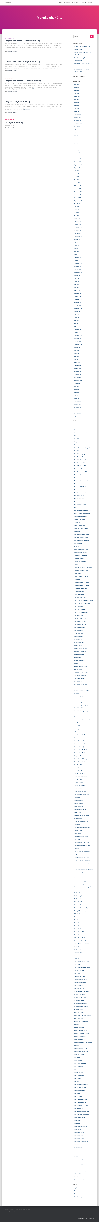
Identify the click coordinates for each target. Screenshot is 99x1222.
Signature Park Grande (80, 982)
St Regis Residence (79, 1027)
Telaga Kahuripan (78, 1066)
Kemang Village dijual (79, 746)
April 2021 (76, 251)
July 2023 (76, 171)
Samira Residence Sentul (80, 946)
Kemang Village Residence (81, 752)
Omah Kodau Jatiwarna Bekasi (82, 827)
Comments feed (78, 1194)
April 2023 (76, 179)
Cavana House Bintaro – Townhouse (83, 567)
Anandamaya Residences (80, 468)
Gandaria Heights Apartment (81, 687)
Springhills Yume (78, 1018)
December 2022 (78, 191)
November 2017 (78, 374)
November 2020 (78, 266)
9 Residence (77, 436)
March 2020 (77, 290)
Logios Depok (77, 797)
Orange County (78, 830)
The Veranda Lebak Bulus (80, 1126)
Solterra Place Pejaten (79, 994)
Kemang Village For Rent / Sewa (82, 750)
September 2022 (78, 200)
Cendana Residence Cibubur (81, 570)
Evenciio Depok (78, 669)
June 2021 (76, 245)
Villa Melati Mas (78, 1174)
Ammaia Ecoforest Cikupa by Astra (83, 463)
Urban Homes (77, 1150)
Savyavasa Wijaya (78, 952)
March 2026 (77, 96)
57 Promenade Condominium (81, 433)
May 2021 (76, 248)
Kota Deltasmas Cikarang (80, 758)
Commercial (83, 2)
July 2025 (76, 99)
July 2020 (76, 278)
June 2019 (76, 317)
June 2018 (76, 353)
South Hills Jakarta (79, 1000)
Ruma (75, 917)
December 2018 (78, 335)
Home (60, 2)
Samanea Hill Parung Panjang (81, 940)
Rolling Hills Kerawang (80, 911)
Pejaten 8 (76, 848)
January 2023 (77, 188)
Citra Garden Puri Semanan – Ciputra (83, 600)
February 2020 (77, 293)
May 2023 (76, 177)
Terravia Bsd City (78, 1072)
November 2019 (78, 302)
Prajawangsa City (78, 872)
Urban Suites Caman (79, 1153)
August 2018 (77, 347)
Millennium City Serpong (80, 809)
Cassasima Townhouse (80, 561)
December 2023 (78, 156)
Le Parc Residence (79, 782)
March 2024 (77, 147)
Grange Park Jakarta (79, 714)
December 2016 (78, 407)
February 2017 (77, 401)
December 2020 (78, 263)
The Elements (77, 1078)
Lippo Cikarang (78, 788)
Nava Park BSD (78, 818)
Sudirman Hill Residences (80, 1030)
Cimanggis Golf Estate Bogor (81, 582)
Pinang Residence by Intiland (81, 857)
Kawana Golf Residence (80, 741)
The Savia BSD (77, 1120)
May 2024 (76, 141)
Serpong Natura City (79, 970)
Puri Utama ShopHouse (80, 899)
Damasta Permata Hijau (80, 651)
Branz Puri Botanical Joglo (81, 537)
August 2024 (77, 132)
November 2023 (78, 159)
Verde (75, 1168)
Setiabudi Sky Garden (79, 976)
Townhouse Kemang (79, 1132)
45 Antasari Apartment (79, 427)
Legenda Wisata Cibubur (80, 785)
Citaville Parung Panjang (80, 594)
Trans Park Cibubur (79, 1138)
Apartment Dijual (9, 78)
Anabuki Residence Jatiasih (81, 465)
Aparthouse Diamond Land (81, 480)
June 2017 (76, 389)
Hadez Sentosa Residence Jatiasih (83, 720)
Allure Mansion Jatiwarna (80, 457)
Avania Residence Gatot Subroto (82, 513)
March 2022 (77, 218)
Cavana (76, 564)
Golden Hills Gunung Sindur (81, 699)
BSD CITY (76, 546)
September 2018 (78, 344)
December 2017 (78, 371)
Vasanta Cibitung (78, 1159)
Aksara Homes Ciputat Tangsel (82, 448)
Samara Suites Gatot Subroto (81, 943)
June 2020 (76, 281)
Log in (75, 1188)
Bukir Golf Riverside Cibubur (81, 549)
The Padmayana (78, 1096)
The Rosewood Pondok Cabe (81, 1114)
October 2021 (77, 233)
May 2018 (76, 356)
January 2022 (77, 224)
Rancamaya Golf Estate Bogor (81, 908)
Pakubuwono (77, 833)
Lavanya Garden (78, 767)
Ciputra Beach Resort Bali (80, 588)
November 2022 (78, 194)
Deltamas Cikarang (79, 654)
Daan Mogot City (78, 645)
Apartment (75, 2)
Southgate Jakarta (78, 1009)
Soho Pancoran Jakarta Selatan (82, 991)
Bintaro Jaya (77, 531)
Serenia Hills (77, 964)
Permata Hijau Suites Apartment (82, 851)
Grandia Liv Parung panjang (81, 711)
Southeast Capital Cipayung (81, 1006)
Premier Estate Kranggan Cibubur (82, 881)
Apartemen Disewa (79, 474)
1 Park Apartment (78, 424)
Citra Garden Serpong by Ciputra (82, 603)
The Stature (77, 1123)
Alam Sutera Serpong (79, 454)
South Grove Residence (80, 997)
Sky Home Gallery (78, 985)
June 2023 (76, 174)
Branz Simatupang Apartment (81, 540)
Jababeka (76, 732)
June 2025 (76, 102)
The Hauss (76, 1081)
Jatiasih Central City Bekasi (81, 735)
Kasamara (76, 737)
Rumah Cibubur (78, 925)
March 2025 (77, 111)
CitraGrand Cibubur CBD (80, 627)
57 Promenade (78, 430)
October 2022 (77, 197)
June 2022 (76, 209)
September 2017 (78, 380)
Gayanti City (77, 693)
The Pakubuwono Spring (80, 1102)
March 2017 (77, 398)
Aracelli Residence (79, 495)
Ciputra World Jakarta (79, 591)
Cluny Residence (78, 636)
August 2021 (77, 239)
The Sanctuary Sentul (79, 1117)
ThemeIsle (91, 1218)
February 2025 (77, 114)
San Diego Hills (78, 949)
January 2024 (77, 153)
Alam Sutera (77, 451)
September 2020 (78, 272)
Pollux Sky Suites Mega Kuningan (82, 860)
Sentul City (76, 958)
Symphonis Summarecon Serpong (83, 1042)
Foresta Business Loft (79, 678)
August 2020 (77, 275)
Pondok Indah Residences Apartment (83, 869)
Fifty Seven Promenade (80, 675)
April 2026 (76, 93)
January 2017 (77, 404)
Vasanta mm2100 (78, 1165)
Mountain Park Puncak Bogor (81, 815)
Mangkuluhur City (9, 38)
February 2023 (77, 186)
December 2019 (78, 299)
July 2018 (76, 350)
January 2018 (77, 368)
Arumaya (76, 501)
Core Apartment (78, 639)
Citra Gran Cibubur (78, 606)
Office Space (77, 824)
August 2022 (77, 203)
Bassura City (77, 522)
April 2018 (76, 359)
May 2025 (76, 105)
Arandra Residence (79, 498)
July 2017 (76, 386)
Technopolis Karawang (80, 1063)
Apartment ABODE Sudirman (81, 486)
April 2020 (76, 287)
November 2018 (78, 338)
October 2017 (77, 377)
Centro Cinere (77, 573)
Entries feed (77, 1191)
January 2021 (77, 260)
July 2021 (76, 242)
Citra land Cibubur (78, 615)
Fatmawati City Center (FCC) (81, 672)
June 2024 (76, 138)
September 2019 (78, 308)
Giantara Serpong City (79, 696)
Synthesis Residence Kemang (81, 1051)
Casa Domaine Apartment (80, 555)
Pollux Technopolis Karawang (81, 863)
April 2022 (76, 215)
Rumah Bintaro (78, 922)
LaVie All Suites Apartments (81, 773)
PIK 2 (75, 854)
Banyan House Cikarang (80, 519)
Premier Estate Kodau (79, 878)
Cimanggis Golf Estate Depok (81, 585)
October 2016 (77, 413)
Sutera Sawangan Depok (80, 1039)
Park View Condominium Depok (82, 845)
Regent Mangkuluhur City (17, 101)
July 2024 (76, 135)
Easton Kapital (77, 657)
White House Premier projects (81, 1180)
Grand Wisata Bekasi (79, 708)
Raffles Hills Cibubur (79, 902)
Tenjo (75, 1069)
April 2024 (76, 144)
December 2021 (78, 227)
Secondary (77, 955)
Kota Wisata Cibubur (79, 764)
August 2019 (77, 311)
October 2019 (77, 305)
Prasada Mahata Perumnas (81, 875)
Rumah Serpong (78, 934)
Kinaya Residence (78, 755)
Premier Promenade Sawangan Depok (83, 887)
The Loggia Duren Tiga (79, 1090)
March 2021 (77, 254)
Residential (67, 2)
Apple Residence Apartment (81, 492)
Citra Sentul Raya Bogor (80, 624)
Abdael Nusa (77, 439)
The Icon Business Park (80, 1087)
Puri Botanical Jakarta (79, 893)
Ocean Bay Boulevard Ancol (81, 821)
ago (15, 51)
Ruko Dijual (77, 913)
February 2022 (77, 221)
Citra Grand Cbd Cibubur (80, 609)
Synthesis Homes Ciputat (80, 1048)
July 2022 (76, 206)
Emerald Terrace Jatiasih (80, 666)
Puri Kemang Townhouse (80, 896)
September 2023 (78, 165)
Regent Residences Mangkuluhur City (23, 80)
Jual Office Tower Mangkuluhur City (23, 61)
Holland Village (78, 726)
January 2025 (77, 117)
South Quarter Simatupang (80, 1003)
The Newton (77, 1093)
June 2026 (76, 87)
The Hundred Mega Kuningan (81, 1084)
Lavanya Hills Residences (80, 770)
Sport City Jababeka (79, 1012)
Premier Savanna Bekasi (80, 890)
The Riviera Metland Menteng (81, 1111)
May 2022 (76, 212)
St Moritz (76, 1024)
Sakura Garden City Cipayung (81, 937)
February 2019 (77, 329)
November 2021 (78, 230)
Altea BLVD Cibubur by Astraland (82, 459)
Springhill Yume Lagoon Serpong (82, 1015)
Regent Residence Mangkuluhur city (22, 40)
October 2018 (77, 341)
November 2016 (78, 410)
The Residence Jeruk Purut (81, 1105)
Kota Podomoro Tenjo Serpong (82, 761)
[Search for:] (81, 37)
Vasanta (76, 1156)
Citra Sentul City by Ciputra (80, 621)
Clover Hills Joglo (78, 633)
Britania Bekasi (78, 543)
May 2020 (76, 284)
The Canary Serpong (79, 1075)
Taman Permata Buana (79, 1054)
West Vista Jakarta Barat (80, 1177)
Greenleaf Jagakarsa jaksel (81, 717)
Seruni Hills (77, 973)
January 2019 (77, 332)
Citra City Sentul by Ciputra (80, 597)
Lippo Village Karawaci (80, 791)
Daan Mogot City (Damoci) (80, 648)
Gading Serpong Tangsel (80, 684)
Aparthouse (77, 477)
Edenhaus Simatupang (79, 660)
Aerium (76, 445)
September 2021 (78, 236)
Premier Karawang (79, 884)
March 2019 (77, 326)
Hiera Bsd (76, 723)
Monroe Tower (77, 812)
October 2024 (77, 126)
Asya (75, 507)
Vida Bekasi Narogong (80, 1171)
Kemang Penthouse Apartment (81, 744)
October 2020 (77, 269)
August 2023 (77, 168)
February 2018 (77, 365)
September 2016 (78, 416)
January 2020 (77, 296)
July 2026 (76, 84)
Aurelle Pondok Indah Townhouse (82, 510)
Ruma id (76, 920)
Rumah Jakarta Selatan (80, 931)
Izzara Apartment (78, 729)
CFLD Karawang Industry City (81, 576)
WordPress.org (78, 1197)
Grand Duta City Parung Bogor (81, 705)
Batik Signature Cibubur (80, 525)
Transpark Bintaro (78, 1144)
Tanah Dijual (77, 1057)
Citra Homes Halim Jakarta (81, 612)
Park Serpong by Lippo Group (81, 842)
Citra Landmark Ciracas (80, 618)
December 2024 (78, 120)
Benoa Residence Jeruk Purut (81, 528)
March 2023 (77, 183)
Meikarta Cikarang (78, 803)
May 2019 (76, 320)
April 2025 (76, 108)
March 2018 (77, 362)
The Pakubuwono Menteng (80, 1099)
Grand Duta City (78, 702)
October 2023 (77, 162)
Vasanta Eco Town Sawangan (81, 1162)
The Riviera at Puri (78, 1108)
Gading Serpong (78, 681)
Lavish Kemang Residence (80, 776)
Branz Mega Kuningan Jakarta (81, 534)
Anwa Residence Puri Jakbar (81, 472)
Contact (90, 2)
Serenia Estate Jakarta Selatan (81, 961)
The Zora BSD (77, 1129)
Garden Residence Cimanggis (81, 690)
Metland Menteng (78, 806)
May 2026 (76, 90)
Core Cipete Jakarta (79, 642)
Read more (8, 49)
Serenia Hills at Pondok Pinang (82, 967)
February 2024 (77, 150)
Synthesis (76, 1045)
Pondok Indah (77, 866)
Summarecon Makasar (80, 1036)
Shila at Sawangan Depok (80, 979)
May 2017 (76, 392)
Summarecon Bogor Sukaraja (81, 1033)
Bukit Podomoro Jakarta (80, 552)
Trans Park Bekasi (78, 1135)
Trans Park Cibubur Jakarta (81, 1141)
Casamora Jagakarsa (79, 558)
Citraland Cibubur (78, 630)
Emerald (76, 663)
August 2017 (77, 383)
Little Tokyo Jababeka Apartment (82, 794)
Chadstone (77, 579)
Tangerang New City (79, 1060)
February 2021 (77, 257)
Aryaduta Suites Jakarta (80, 504)
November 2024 (78, 123)
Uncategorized (78, 1147)
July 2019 (76, 314)
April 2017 (76, 395)
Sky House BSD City (79, 988)
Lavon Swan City (78, 779)
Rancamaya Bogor (79, 905)
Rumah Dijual (77, 928)
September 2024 (78, 129)
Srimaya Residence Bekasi (81, 1021)
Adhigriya (76, 442)
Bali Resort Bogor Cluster (80, 516)
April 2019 (76, 323)
